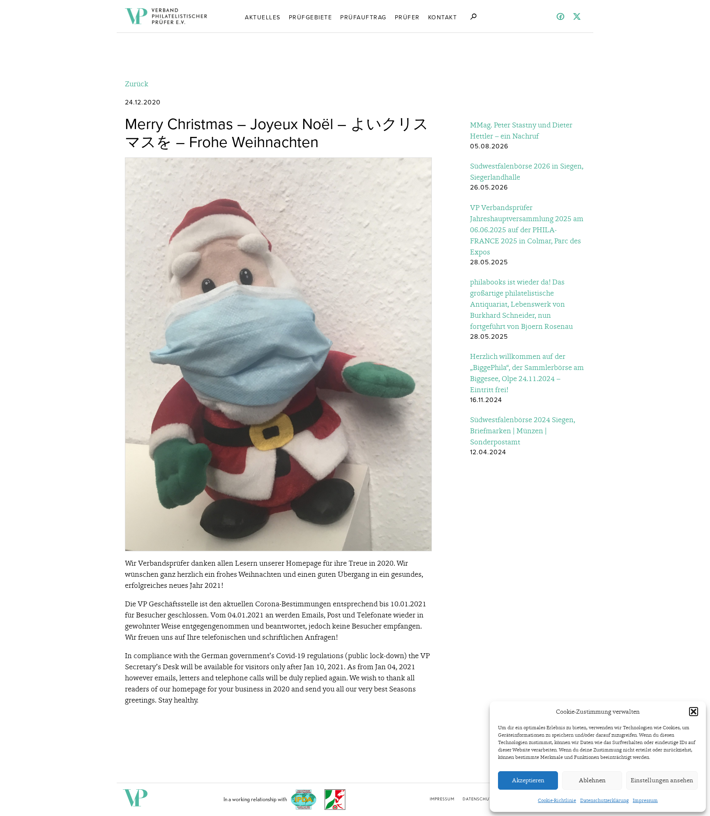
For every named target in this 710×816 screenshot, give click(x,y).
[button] (693, 711)
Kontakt (442, 17)
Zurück (136, 83)
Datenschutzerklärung (604, 800)
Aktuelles (263, 17)
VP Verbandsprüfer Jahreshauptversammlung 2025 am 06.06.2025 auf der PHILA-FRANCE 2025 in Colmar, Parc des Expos (526, 230)
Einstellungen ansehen (662, 780)
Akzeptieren (528, 780)
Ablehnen (592, 780)
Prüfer (407, 17)
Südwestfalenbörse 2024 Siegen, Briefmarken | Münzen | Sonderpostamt (522, 430)
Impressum (645, 800)
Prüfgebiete (310, 17)
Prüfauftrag (363, 17)
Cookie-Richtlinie (557, 800)
